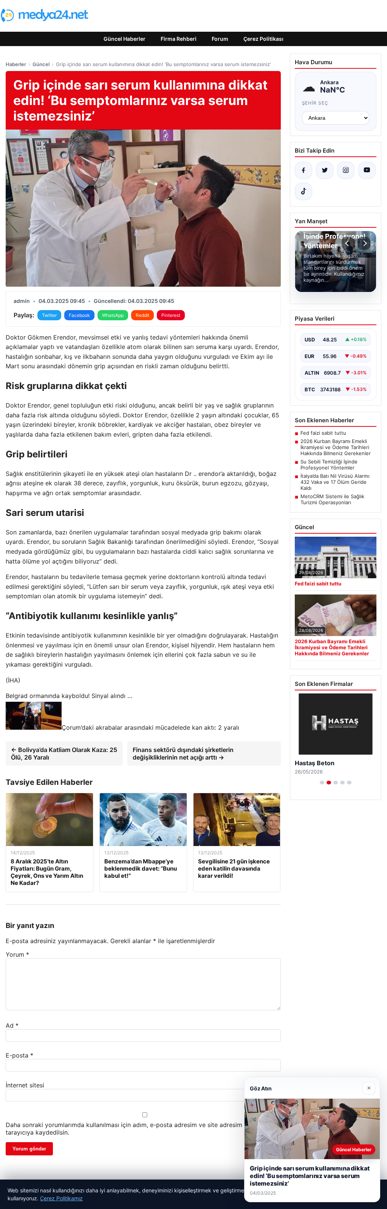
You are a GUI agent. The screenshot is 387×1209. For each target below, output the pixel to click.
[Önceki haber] (348, 243)
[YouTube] (367, 170)
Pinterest (170, 315)
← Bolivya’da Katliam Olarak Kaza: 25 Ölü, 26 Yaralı (64, 753)
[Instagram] (345, 170)
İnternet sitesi (25, 1085)
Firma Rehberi (179, 39)
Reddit (142, 315)
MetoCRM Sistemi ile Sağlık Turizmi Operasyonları (332, 499)
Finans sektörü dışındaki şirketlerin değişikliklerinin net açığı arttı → (183, 753)
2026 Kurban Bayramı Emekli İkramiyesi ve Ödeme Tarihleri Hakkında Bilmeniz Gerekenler (335, 447)
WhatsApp (113, 315)
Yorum (17, 954)
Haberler (16, 64)
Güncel (41, 64)
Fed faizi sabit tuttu (323, 433)
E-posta (19, 1055)
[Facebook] (303, 170)
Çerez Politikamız (61, 1198)
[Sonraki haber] (364, 243)
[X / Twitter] (324, 170)
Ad (12, 1025)
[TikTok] (303, 191)
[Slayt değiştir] (322, 790)
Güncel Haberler (125, 39)
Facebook (79, 315)
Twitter (49, 315)
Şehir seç (315, 103)
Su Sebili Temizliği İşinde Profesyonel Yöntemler (329, 465)
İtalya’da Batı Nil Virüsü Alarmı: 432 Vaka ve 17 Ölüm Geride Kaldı (335, 482)
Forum (220, 39)
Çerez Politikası (263, 39)
